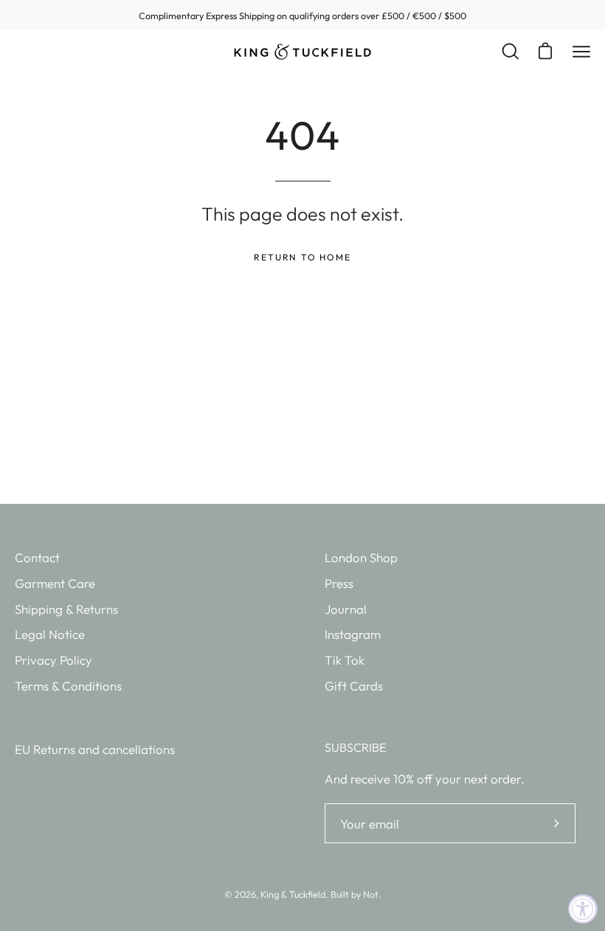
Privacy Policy (53, 660)
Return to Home (302, 257)
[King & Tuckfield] (302, 51)
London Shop (361, 557)
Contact (37, 557)
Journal (346, 609)
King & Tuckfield (292, 894)
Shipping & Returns (66, 609)
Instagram (353, 634)
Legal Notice (50, 634)
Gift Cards (354, 685)
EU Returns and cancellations (95, 749)
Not (370, 894)
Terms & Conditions (68, 685)
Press (339, 583)
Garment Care (55, 583)
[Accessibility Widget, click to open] (583, 909)
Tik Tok (344, 660)
